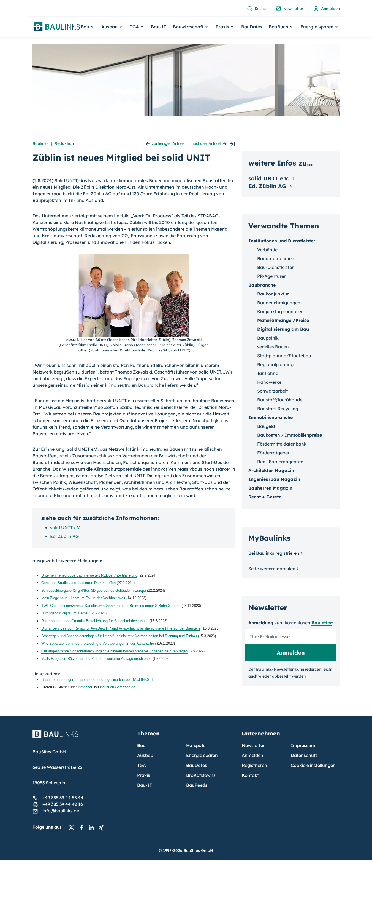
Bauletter (321, 622)
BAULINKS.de (143, 680)
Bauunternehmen (275, 258)
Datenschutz (304, 755)
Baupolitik (268, 338)
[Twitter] (73, 827)
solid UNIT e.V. (65, 527)
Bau (141, 745)
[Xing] (103, 827)
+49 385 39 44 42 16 (62, 804)
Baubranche (85, 680)
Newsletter (253, 745)
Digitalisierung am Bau (283, 329)
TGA (141, 765)
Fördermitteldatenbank (281, 444)
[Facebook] (83, 827)
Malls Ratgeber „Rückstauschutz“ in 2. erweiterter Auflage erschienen (96, 659)
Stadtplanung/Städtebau (284, 355)
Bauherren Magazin (270, 488)
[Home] (81, 737)
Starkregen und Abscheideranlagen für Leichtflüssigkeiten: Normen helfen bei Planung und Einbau (119, 636)
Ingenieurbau (114, 680)
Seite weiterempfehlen (271, 568)
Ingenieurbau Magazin (274, 479)
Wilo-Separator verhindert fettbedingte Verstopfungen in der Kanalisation (98, 643)
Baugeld (266, 426)
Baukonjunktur (273, 294)
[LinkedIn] (93, 827)
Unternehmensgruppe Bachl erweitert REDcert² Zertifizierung (89, 575)
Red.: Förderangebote (280, 461)
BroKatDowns (201, 775)
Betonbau (85, 687)
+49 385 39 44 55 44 (62, 797)
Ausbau (145, 755)
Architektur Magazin (271, 470)
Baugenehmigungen (278, 302)
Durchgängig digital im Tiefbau (65, 613)
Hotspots (195, 745)
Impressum (303, 745)
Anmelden (252, 755)
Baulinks (40, 143)
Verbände (267, 249)
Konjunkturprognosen (280, 311)
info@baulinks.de (60, 811)
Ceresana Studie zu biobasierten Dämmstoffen (78, 583)
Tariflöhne (267, 373)
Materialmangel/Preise (283, 320)
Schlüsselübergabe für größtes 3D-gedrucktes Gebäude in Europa (93, 590)
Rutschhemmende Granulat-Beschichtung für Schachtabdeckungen (94, 621)
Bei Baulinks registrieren (273, 553)
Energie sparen (202, 755)
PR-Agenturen (272, 276)
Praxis (143, 775)
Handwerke (269, 382)
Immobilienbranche (270, 417)
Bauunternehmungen (57, 680)
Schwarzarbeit (272, 391)
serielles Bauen (273, 347)
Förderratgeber (273, 452)
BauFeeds (196, 785)
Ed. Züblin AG (64, 536)
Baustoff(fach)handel (280, 399)
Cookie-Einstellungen (313, 765)
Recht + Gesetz (264, 497)
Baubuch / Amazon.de (117, 687)
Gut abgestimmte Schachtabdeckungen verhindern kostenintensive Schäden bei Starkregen (114, 651)
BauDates (251, 27)
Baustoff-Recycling (277, 408)
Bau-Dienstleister (275, 267)
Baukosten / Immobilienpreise (289, 435)
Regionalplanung (275, 364)
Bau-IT (158, 27)
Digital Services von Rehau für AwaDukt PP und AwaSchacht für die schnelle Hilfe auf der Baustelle (120, 628)
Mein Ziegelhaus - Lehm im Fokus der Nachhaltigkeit (83, 598)
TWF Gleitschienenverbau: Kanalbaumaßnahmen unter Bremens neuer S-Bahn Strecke (110, 606)
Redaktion (64, 143)
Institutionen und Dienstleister (281, 241)
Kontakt (250, 775)
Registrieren (254, 765)
